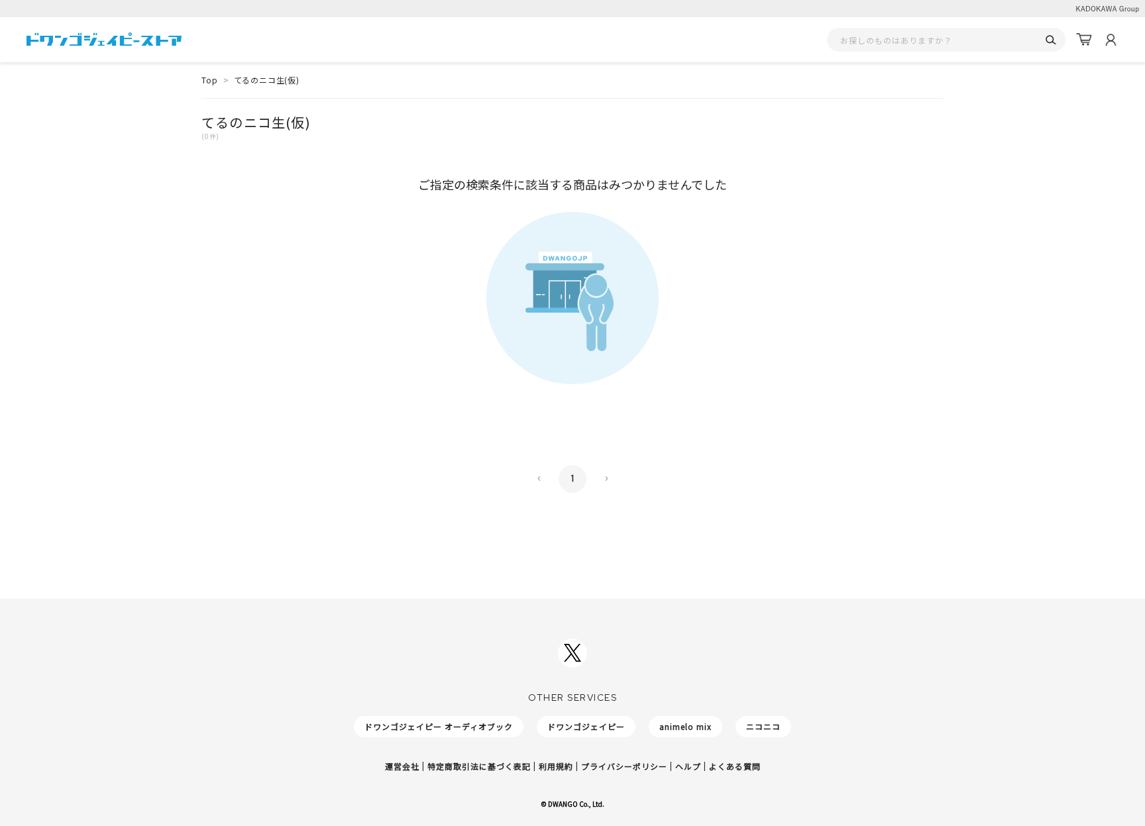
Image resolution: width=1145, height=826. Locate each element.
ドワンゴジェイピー (586, 726)
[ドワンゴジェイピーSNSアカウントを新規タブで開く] (572, 653)
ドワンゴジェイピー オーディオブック (438, 726)
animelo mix (685, 726)
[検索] (1051, 40)
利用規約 (556, 766)
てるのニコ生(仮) (267, 79)
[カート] (1084, 40)
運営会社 (402, 766)
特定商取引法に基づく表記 (479, 766)
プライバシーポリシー (624, 766)
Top (209, 79)
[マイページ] (1110, 40)
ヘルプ (688, 766)
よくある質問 (735, 766)
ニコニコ (763, 726)
